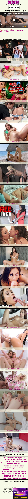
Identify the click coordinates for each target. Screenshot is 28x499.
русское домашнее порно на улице (13, 475)
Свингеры (7, 31)
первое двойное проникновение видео (14, 465)
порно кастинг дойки (16, 461)
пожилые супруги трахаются (19, 469)
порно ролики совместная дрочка (14, 471)
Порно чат (17, 7)
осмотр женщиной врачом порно (17, 478)
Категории (11, 7)
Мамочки (6, 30)
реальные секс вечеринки (12, 458)
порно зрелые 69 (9, 474)
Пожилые (12, 30)
